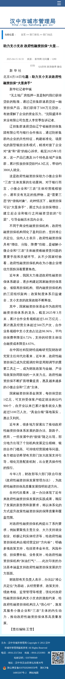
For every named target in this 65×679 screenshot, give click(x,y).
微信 (59, 66)
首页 (23, 34)
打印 (32, 65)
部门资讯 (34, 34)
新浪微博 (51, 66)
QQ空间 (42, 66)
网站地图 (33, 673)
